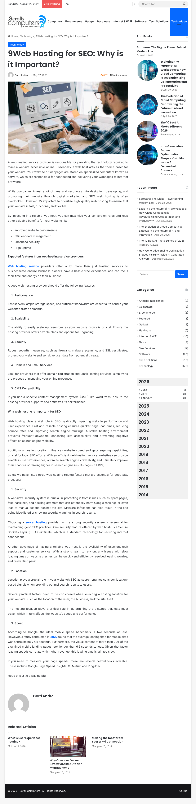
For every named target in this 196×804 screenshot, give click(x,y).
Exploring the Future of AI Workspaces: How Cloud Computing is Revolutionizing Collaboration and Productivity (174, 74)
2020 (144, 446)
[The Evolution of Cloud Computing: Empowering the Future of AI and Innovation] (147, 104)
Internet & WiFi (122, 21)
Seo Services (147, 348)
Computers (55, 21)
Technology (179, 21)
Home (14, 36)
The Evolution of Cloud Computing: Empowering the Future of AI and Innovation (112, 3)
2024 (144, 414)
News (142, 342)
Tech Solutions (159, 21)
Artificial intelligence (151, 300)
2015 (143, 487)
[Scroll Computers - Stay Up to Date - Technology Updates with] (27, 21)
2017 (143, 470)
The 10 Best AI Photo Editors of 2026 (172, 126)
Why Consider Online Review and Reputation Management (66, 764)
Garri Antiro (21, 75)
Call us (183, 790)
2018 (143, 462)
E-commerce (73, 21)
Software (140, 21)
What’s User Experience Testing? (24, 740)
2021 (143, 438)
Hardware (103, 21)
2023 (144, 422)
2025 (144, 406)
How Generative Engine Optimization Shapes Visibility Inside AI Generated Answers (172, 158)
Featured (144, 318)
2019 (143, 454)
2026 (144, 382)
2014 (143, 495)
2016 (143, 479)
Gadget (90, 21)
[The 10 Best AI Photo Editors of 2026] (147, 131)
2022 (144, 430)
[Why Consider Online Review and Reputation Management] (68, 746)
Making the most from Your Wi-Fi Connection (107, 740)
